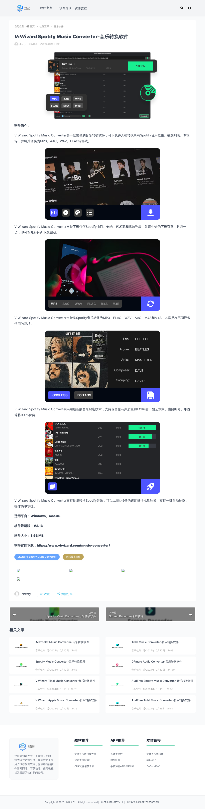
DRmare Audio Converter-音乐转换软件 (157, 661)
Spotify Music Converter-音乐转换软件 (60, 661)
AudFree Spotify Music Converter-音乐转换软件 (163, 680)
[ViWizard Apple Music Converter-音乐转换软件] (21, 704)
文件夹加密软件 (155, 753)
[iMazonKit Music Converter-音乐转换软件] (21, 646)
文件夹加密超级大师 (85, 753)
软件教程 (81, 8)
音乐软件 (58, 26)
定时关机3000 (82, 760)
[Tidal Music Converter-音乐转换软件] (118, 646)
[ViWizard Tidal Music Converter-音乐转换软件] (21, 684)
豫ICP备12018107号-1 (112, 802)
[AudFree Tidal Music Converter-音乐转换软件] (118, 704)
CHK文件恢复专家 (84, 766)
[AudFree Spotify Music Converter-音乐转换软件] (118, 684)
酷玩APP (151, 760)
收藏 (47, 594)
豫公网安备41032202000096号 (143, 802)
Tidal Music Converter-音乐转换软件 (155, 642)
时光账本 (115, 760)
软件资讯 (65, 8)
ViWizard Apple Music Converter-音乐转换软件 (66, 700)
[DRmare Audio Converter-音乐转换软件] (118, 665)
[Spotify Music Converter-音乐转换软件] (21, 665)
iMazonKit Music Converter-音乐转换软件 (62, 642)
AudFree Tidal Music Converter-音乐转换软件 (161, 700)
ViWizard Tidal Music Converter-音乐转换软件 (65, 680)
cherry (22, 44)
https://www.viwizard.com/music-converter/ (73, 545)
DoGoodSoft (153, 766)
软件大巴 (70, 802)
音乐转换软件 (73, 556)
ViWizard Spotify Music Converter (37, 556)
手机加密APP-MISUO (122, 766)
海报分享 (66, 594)
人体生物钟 (117, 753)
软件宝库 (46, 8)
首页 (32, 26)
